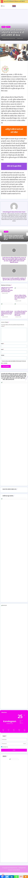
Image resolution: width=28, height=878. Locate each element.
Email (2, 349)
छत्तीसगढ (8, 27)
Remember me (5, 747)
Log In (14, 750)
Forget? (24, 743)
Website (2, 355)
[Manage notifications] (3, 875)
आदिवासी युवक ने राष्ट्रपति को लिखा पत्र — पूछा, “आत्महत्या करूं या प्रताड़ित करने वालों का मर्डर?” (7, 289)
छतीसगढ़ (6, 231)
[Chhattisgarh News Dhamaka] (14, 6)
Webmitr (18, 870)
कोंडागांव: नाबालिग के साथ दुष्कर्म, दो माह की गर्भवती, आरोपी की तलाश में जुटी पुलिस (7, 313)
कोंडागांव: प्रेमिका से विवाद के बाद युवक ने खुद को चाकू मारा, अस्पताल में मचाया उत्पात (20, 297)
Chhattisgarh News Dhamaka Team (8, 38)
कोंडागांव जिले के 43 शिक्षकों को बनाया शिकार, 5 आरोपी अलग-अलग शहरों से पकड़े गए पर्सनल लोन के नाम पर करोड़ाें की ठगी (14, 237)
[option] (14, 234)
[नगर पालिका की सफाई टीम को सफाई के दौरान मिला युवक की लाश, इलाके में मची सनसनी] (21, 306)
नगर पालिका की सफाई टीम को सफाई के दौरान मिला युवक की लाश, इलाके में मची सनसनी (21, 313)
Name (2, 343)
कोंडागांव (3, 27)
